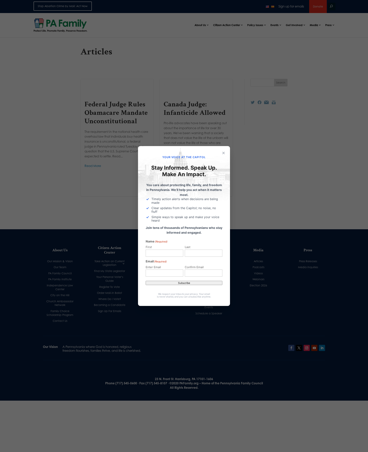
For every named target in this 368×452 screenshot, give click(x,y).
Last (187, 247)
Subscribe (184, 282)
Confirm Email (194, 267)
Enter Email (153, 267)
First (149, 247)
